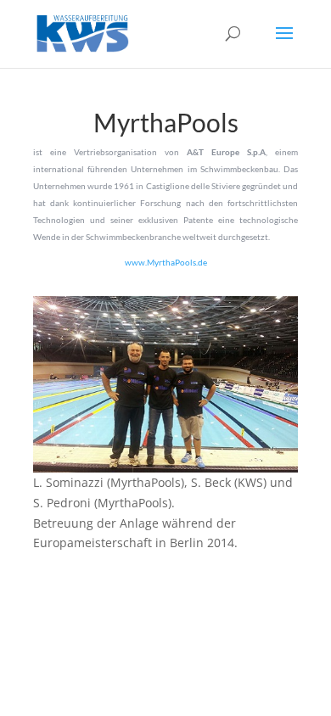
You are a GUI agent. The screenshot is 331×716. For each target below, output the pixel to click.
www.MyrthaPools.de (166, 262)
